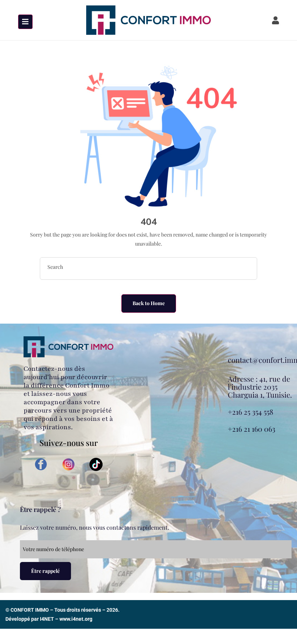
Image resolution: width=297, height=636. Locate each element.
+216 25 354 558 (250, 412)
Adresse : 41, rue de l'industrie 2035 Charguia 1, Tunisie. (260, 386)
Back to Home (149, 303)
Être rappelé (45, 570)
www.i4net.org (75, 619)
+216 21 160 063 (251, 429)
